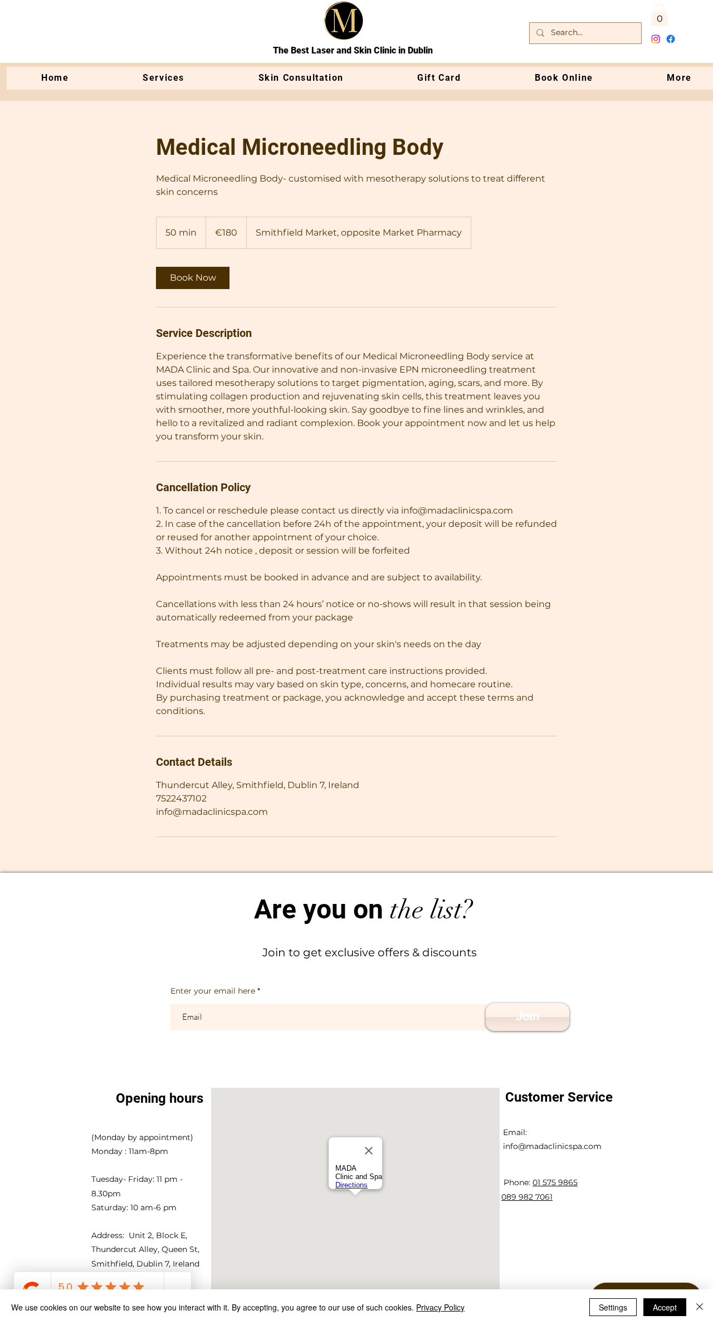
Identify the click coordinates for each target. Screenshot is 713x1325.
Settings (613, 1307)
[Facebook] (670, 39)
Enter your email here (212, 991)
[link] (192, 278)
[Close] (699, 1307)
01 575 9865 (555, 1182)
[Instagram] (655, 39)
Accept (665, 1307)
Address (107, 1235)
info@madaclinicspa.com (552, 1146)
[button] (659, 14)
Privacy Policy (440, 1307)
